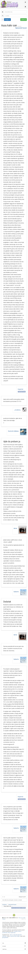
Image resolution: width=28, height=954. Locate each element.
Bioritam (20, 934)
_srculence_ (17, 410)
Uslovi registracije (11, 932)
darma (15, 528)
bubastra (16, 591)
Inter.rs (11, 934)
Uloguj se (7, 19)
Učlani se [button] (23, 19)
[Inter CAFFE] (9, 4)
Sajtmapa (4, 949)
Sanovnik (15, 934)
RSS (3, 943)
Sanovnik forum (21, 28)
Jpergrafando (5, 937)
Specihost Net (13, 936)
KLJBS (18, 936)
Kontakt (4, 946)
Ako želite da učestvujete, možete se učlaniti (12, 900)
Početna (4, 904)
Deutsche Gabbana (13, 431)
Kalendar (4, 936)
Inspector (20, 389)
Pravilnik (15, 931)
